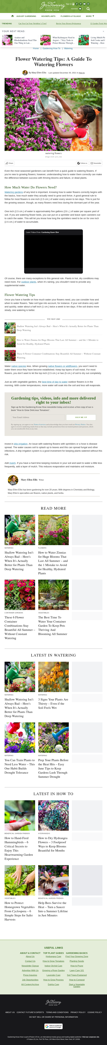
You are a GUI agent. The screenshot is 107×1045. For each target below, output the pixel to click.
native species (18, 366)
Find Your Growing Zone (77, 956)
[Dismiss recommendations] (103, 31)
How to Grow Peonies (53, 980)
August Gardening (26, 16)
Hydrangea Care (53, 956)
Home (36, 48)
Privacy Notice (80, 424)
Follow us (83, 163)
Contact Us (30, 961)
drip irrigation (21, 444)
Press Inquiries (30, 975)
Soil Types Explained (77, 975)
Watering (68, 48)
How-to (82, 73)
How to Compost (77, 980)
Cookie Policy (95, 1012)
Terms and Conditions (57, 1012)
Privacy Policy (78, 1012)
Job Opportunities (30, 980)
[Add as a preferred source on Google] (53, 1026)
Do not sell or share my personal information (53, 1017)
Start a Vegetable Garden (77, 985)
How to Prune (76, 966)
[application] (53, 251)
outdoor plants (28, 282)
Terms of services (40, 424)
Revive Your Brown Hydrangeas (68, 24)
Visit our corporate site (90, 1037)
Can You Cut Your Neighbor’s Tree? (33, 24)
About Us (30, 956)
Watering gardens (14, 192)
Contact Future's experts (30, 1012)
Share (11, 163)
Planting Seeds (77, 961)
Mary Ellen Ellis (39, 73)
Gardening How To (51, 48)
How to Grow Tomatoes (53, 961)
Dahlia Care (53, 984)
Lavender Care (53, 975)
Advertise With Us (30, 970)
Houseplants (48, 16)
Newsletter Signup (30, 966)
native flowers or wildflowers (62, 366)
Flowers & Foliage (71, 16)
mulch (12, 463)
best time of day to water (55, 382)
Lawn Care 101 (77, 970)
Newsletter (97, 163)
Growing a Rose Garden (53, 970)
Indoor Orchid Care (53, 966)
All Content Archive (30, 984)
